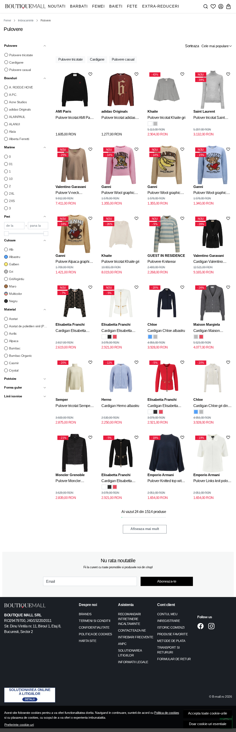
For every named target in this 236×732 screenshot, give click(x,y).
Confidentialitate (94, 627)
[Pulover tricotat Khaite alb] (150, 123)
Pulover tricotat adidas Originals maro (118, 118)
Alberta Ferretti (19, 139)
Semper (62, 399)
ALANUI (14, 124)
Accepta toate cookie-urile (207, 713)
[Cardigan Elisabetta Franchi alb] (104, 336)
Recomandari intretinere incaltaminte (129, 619)
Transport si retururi (168, 650)
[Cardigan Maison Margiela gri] (196, 336)
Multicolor (15, 294)
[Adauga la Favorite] (90, 74)
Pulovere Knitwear (162, 262)
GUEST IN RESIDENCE (166, 256)
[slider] (6, 233)
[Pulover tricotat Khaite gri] (155, 123)
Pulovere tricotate (21, 55)
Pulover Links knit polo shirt (210, 481)
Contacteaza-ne (132, 630)
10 (10, 179)
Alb (11, 249)
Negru (13, 301)
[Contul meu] (220, 6)
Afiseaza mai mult (144, 529)
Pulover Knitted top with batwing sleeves (165, 481)
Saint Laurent (204, 111)
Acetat (13, 319)
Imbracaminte (26, 20)
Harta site (87, 641)
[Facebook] (201, 626)
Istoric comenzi (171, 627)
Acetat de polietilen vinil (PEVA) (28, 326)
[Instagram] (212, 626)
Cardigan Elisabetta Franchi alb (116, 331)
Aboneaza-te (166, 581)
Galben (14, 264)
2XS (12, 201)
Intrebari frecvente (135, 637)
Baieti (115, 6)
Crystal (13, 370)
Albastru (14, 257)
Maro (12, 286)
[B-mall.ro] (25, 6)
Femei (98, 6)
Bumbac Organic (20, 355)
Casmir (14, 363)
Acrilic (13, 333)
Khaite (153, 111)
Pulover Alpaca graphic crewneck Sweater (73, 262)
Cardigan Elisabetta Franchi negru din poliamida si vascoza (117, 481)
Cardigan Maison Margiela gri (206, 331)
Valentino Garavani (71, 187)
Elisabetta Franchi (70, 324)
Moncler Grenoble (70, 475)
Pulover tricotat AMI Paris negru (75, 118)
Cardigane (16, 62)
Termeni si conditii (94, 621)
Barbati (79, 6)
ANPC (122, 644)
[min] (14, 225)
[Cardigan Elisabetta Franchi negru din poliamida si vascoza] (109, 336)
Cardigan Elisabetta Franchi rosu (163, 406)
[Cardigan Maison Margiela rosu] (201, 336)
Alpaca (13, 341)
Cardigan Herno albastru (120, 406)
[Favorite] (213, 6)
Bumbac (14, 348)
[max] (38, 225)
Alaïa (12, 131)
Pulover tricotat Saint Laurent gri (209, 118)
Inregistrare (168, 621)
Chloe (152, 324)
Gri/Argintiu (16, 279)
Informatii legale (133, 662)
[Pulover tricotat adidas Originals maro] (120, 89)
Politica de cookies (166, 712)
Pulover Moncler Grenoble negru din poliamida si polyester (72, 481)
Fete (132, 6)
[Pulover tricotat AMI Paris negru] (75, 89)
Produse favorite (172, 634)
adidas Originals (20, 109)
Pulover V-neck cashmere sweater (70, 193)
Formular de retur (174, 659)
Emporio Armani (161, 475)
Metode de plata (171, 641)
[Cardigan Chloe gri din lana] (155, 336)
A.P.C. (13, 95)
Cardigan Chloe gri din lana (210, 406)
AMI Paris (63, 111)
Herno (106, 399)
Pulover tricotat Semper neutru (73, 406)
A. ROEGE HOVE (21, 87)
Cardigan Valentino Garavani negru (208, 262)
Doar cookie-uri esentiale (207, 724)
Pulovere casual (20, 70)
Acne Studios (18, 102)
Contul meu (167, 614)
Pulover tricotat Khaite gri (167, 118)
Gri (11, 271)
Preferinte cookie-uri (19, 724)
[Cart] (228, 6)
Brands (85, 614)
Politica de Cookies (95, 634)
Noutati (56, 6)
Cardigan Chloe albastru (166, 331)
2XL (12, 193)
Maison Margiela (206, 324)
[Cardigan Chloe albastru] (150, 336)
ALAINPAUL (17, 117)
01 (10, 164)
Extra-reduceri (160, 6)
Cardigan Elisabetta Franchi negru (71, 331)
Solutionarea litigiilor (130, 653)
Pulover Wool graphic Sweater (117, 193)
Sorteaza (192, 46)
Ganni (106, 187)
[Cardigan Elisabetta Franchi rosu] (114, 336)
